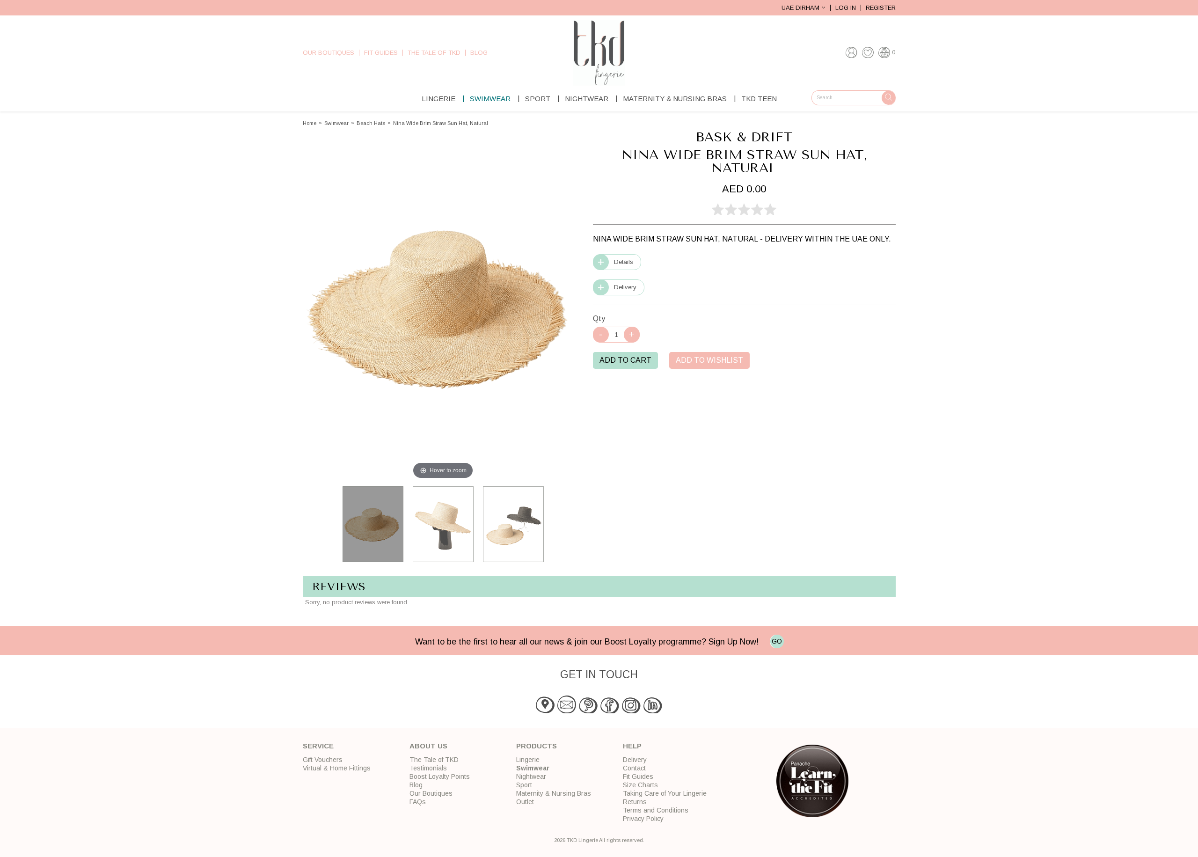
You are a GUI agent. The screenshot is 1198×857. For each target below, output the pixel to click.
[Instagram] (631, 711)
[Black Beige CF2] (513, 524)
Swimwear (490, 99)
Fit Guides (381, 52)
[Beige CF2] (373, 524)
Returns (635, 802)
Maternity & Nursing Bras (675, 99)
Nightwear (586, 99)
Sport (537, 99)
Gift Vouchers (323, 759)
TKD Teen (759, 99)
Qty (599, 318)
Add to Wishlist (709, 360)
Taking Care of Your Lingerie (665, 793)
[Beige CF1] (443, 524)
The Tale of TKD (434, 52)
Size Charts (640, 785)
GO (777, 641)
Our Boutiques (328, 52)
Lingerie (438, 99)
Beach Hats (371, 123)
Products (536, 745)
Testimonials (428, 768)
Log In (845, 7)
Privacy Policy (643, 818)
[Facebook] (609, 711)
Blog (479, 52)
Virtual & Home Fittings (337, 768)
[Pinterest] (588, 711)
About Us (428, 745)
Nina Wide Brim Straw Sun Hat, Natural (440, 123)
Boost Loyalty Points (439, 776)
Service (318, 745)
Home (309, 123)
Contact (634, 768)
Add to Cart (625, 360)
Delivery (625, 287)
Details (623, 261)
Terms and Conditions (655, 810)
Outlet (525, 802)
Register (881, 7)
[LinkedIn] (652, 711)
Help (632, 745)
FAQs (417, 802)
